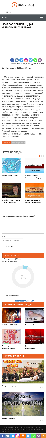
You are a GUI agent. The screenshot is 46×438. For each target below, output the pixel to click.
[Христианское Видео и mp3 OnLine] (23, 4)
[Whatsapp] (35, 60)
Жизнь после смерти (8, 418)
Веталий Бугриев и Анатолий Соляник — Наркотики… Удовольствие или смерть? (11, 202)
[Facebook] (12, 60)
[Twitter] (31, 60)
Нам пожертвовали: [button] (12, 295)
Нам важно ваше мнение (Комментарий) (18, 216)
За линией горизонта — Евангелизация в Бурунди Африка (33, 178)
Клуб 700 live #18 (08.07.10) (10, 325)
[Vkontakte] (17, 60)
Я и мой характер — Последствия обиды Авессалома (8, 348)
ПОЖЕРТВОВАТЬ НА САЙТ (24, 301)
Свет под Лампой (18, 143)
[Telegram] (21, 60)
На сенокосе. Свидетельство (34, 325)
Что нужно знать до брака (10, 386)
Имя (3, 236)
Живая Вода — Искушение (10, 175)
